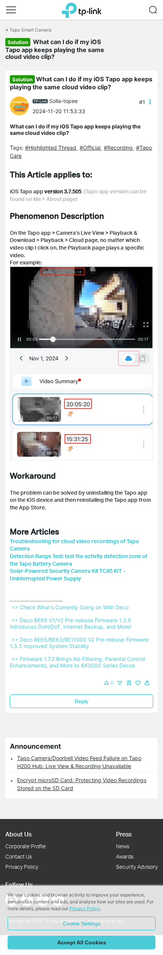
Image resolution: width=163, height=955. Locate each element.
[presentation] (19, 105)
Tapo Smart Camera (30, 30)
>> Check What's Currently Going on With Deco (70, 607)
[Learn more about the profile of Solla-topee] (21, 105)
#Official (91, 147)
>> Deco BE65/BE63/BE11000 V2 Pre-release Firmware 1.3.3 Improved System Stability (80, 642)
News (122, 846)
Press (124, 834)
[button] (11, 10)
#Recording (119, 147)
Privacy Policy (21, 866)
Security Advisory (137, 866)
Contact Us (18, 856)
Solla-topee (63, 101)
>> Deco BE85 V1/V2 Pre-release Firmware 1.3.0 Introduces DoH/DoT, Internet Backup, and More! (71, 623)
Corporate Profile (25, 846)
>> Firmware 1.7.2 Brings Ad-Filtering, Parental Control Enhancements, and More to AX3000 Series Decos (78, 662)
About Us (18, 834)
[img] (129, 683)
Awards (124, 856)
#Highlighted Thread (51, 147)
